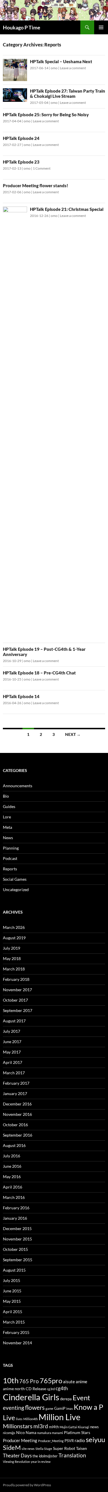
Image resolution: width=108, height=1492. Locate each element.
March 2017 (14, 1072)
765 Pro (29, 1381)
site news (28, 1448)
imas (69, 1408)
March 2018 (14, 968)
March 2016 (14, 1197)
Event (81, 1398)
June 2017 (12, 1041)
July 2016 (11, 1155)
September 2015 (17, 1259)
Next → (73, 734)
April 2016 (12, 1186)
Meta (7, 827)
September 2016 (17, 1135)
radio (80, 1440)
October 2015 (15, 1249)
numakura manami (50, 1433)
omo (54, 68)
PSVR (69, 1441)
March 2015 (14, 1321)
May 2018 (12, 958)
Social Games (14, 879)
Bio (6, 796)
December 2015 (17, 1228)
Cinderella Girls (31, 1397)
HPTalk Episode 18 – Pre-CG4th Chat (39, 672)
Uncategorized (16, 889)
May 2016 (12, 1176)
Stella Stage (43, 1448)
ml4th (54, 1427)
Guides (9, 806)
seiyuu (95, 1439)
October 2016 (15, 1124)
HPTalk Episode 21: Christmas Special (66, 209)
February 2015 (16, 1332)
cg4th (62, 1388)
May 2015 (12, 1301)
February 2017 (16, 1083)
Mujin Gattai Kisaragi (74, 1427)
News (8, 837)
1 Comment (41, 168)
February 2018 (16, 979)
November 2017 (17, 989)
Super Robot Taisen (70, 1448)
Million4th (30, 1419)
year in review (40, 1461)
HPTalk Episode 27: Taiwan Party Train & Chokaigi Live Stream (67, 93)
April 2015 (12, 1311)
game (49, 1408)
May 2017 (12, 1051)
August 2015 (14, 1270)
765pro (51, 1380)
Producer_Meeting (51, 1441)
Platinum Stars (77, 1432)
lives (19, 1419)
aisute (69, 1381)
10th (10, 1380)
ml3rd (40, 1426)
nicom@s (9, 1433)
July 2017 (11, 1031)
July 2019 (11, 948)
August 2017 (14, 1020)
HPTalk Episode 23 (21, 161)
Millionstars (18, 1425)
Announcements (17, 785)
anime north (14, 1388)
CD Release (36, 1388)
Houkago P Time (21, 27)
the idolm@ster (45, 1456)
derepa (66, 1399)
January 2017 (15, 1093)
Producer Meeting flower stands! (35, 185)
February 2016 (16, 1207)
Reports (10, 868)
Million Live (59, 1417)
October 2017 (15, 1000)
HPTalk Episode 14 (21, 696)
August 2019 (14, 937)
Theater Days (17, 1455)
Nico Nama (26, 1432)
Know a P (88, 1407)
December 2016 (17, 1103)
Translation (72, 1455)
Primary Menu (101, 27)
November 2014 (17, 1342)
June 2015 (12, 1290)
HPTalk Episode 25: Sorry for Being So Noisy (46, 114)
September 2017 (17, 1010)
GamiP (59, 1408)
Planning (11, 848)
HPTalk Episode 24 (21, 138)
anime (81, 1381)
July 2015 (11, 1280)
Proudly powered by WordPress (27, 1485)
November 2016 (17, 1114)
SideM (12, 1447)
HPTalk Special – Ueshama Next (61, 61)
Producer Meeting (20, 1440)
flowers (35, 1407)
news (94, 1427)
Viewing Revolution (16, 1461)
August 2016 (14, 1145)
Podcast (10, 858)
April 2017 (12, 1062)
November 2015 (17, 1238)
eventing (13, 1407)
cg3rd (51, 1389)
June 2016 (12, 1166)
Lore (7, 816)
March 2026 (14, 927)
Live (9, 1418)
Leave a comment (73, 68)
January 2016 (15, 1218)
